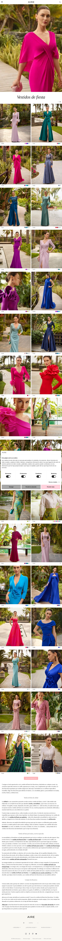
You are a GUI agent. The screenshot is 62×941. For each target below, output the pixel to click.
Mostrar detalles (53, 482)
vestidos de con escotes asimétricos (41, 873)
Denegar (11, 487)
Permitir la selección (31, 487)
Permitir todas (50, 487)
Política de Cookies (47, 938)
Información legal (26, 938)
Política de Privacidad (37, 938)
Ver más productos (31, 778)
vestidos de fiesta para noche (35, 846)
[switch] (23, 476)
